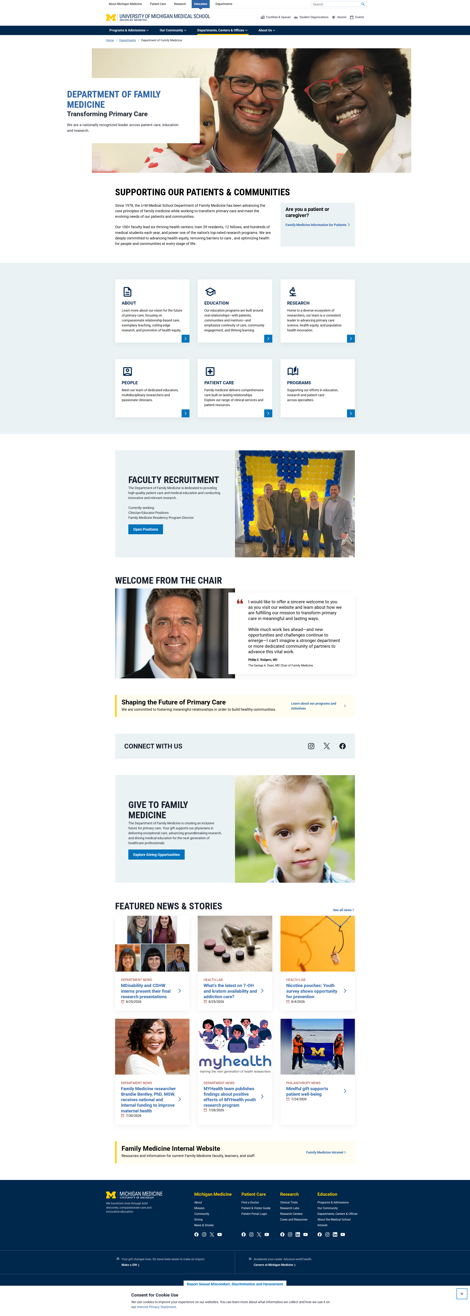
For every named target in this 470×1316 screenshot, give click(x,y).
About (198, 1202)
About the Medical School (334, 1219)
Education (200, 4)
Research (180, 4)
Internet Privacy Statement (156, 1307)
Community (201, 1214)
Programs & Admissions (333, 1202)
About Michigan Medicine (125, 4)
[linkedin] (298, 1234)
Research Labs (289, 1208)
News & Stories (204, 1225)
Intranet (322, 1225)
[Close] (462, 1294)
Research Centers (291, 1214)
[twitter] (212, 1234)
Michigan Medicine (213, 1194)
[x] (326, 746)
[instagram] (311, 746)
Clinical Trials (289, 1202)
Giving (198, 1219)
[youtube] (219, 1234)
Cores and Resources (293, 1219)
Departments (224, 4)
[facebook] (342, 746)
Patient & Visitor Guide (255, 1208)
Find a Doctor (250, 1202)
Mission (199, 1208)
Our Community (327, 1208)
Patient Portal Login (254, 1214)
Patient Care (158, 4)
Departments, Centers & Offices (337, 1214)
